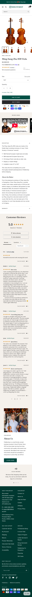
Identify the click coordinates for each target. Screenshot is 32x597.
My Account (5, 531)
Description (5, 143)
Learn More (10, 460)
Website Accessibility (15, 582)
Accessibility (5, 550)
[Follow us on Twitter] (5, 577)
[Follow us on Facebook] (2, 577)
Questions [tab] (16, 242)
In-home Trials (21, 531)
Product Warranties (7, 541)
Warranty (5, 208)
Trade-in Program (22, 534)
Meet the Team (22, 499)
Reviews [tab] (6, 242)
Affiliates (20, 505)
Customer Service (7, 528)
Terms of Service (6, 547)
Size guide (27, 76)
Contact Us (21, 493)
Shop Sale (23, 2)
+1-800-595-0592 (8, 507)
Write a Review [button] (17, 233)
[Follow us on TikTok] (16, 577)
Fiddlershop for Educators (22, 549)
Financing (20, 553)
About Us (20, 496)
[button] (27, 261)
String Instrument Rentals (22, 544)
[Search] (6, 7)
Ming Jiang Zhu (6, 55)
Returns (4, 538)
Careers (20, 502)
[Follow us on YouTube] (12, 577)
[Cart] (29, 7)
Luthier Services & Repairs (22, 539)
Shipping (4, 534)
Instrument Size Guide (8, 544)
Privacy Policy (21, 508)
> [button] (20, 399)
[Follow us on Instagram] (9, 577)
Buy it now (16, 102)
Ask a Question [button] (17, 237)
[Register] (26, 570)
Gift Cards (20, 556)
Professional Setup (23, 528)
